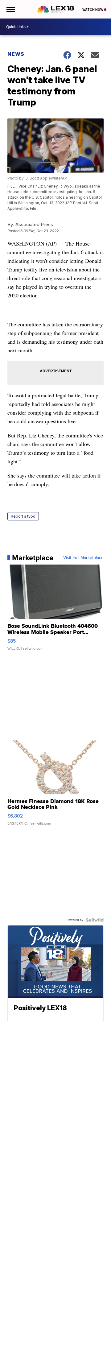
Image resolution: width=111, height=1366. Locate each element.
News (15, 54)
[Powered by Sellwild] (95, 920)
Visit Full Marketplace (83, 558)
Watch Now (93, 9)
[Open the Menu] (10, 9)
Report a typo (23, 516)
